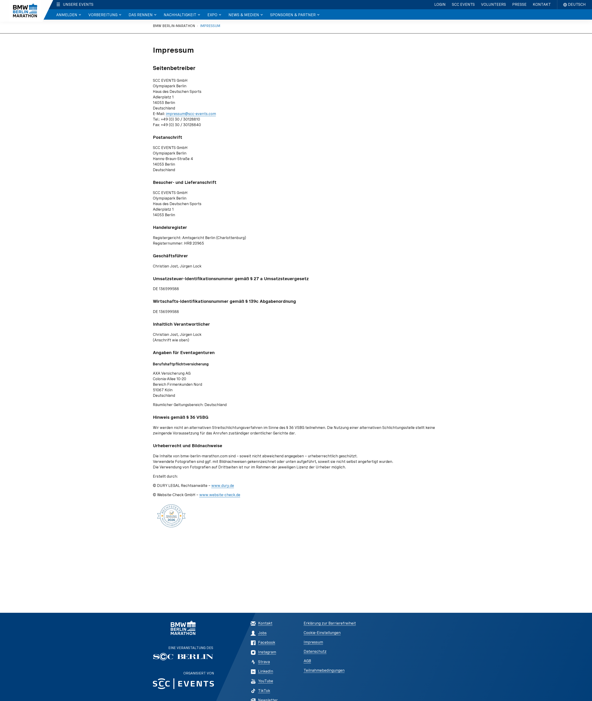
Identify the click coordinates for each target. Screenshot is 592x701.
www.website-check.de (219, 495)
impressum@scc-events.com (191, 114)
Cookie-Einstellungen (322, 633)
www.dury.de (222, 485)
